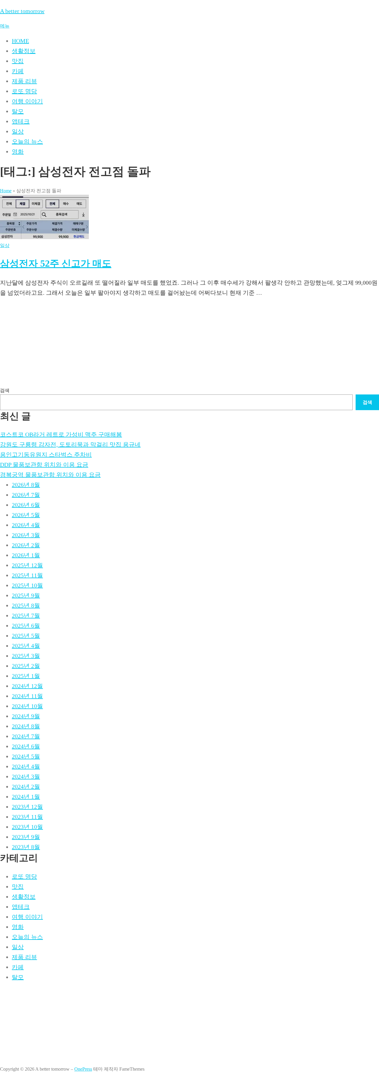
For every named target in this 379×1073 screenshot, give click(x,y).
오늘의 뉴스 (27, 141)
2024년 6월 (26, 746)
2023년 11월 (27, 816)
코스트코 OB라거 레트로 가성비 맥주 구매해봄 (61, 434)
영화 (18, 151)
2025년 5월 (26, 635)
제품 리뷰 (24, 81)
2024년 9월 (26, 716)
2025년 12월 (27, 565)
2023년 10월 (27, 827)
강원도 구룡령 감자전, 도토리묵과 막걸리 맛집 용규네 (70, 444)
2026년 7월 (26, 495)
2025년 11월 (27, 575)
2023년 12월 (27, 806)
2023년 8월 (26, 847)
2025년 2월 (26, 666)
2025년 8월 (26, 605)
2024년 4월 (26, 766)
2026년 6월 (26, 505)
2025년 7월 (26, 615)
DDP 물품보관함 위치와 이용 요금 (44, 464)
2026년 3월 (26, 535)
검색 (4, 390)
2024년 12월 (27, 686)
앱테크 (21, 121)
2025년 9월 (26, 595)
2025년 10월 (27, 585)
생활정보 (24, 51)
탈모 (18, 111)
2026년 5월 (26, 515)
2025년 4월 (26, 645)
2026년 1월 (26, 555)
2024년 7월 (26, 736)
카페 (18, 71)
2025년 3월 (26, 655)
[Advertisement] (177, 345)
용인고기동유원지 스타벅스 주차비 (46, 454)
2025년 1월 (26, 676)
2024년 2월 (26, 786)
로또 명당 (24, 91)
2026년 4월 (26, 525)
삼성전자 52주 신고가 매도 (55, 263)
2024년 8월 (26, 726)
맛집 (18, 61)
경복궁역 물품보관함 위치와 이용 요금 (50, 474)
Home (6, 190)
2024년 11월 (27, 696)
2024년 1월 (26, 796)
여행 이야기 (27, 101)
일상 (18, 131)
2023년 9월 (26, 837)
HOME (20, 41)
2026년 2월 (26, 545)
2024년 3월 (26, 776)
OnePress (83, 1069)
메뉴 (4, 25)
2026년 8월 (26, 484)
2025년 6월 (26, 625)
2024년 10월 (27, 706)
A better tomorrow (22, 11)
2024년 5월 (26, 756)
